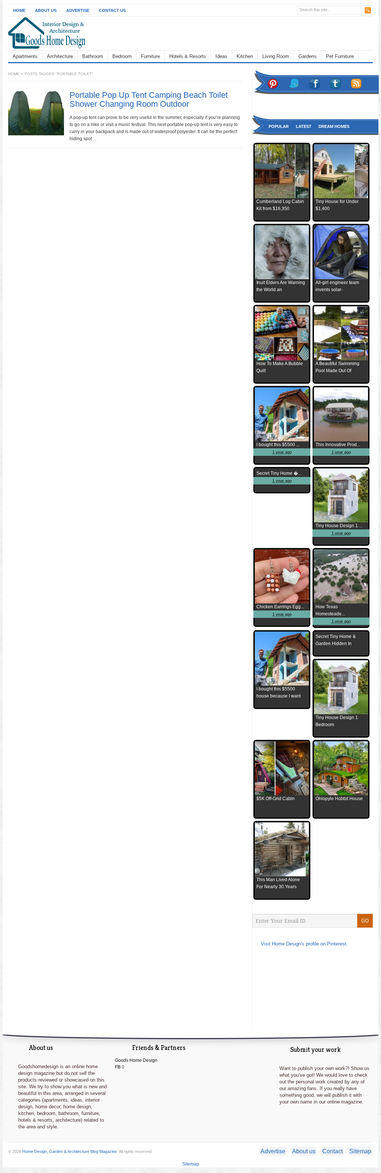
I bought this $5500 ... (278, 444)
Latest (303, 126)
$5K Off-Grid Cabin (275, 798)
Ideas (221, 56)
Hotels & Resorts (187, 56)
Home (19, 10)
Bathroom (92, 56)
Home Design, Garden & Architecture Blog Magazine (69, 1151)
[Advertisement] (241, 33)
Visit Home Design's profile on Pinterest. (304, 944)
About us (304, 1151)
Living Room (275, 56)
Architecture (60, 56)
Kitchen (245, 56)
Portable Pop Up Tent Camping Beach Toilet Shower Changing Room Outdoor (149, 99)
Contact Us (112, 10)
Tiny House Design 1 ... (339, 525)
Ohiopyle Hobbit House (339, 798)
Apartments (25, 56)
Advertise (77, 10)
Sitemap (360, 1151)
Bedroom (122, 56)
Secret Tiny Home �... (278, 473)
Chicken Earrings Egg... (280, 606)
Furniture (150, 56)
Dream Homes (333, 126)
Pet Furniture (340, 56)
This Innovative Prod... (338, 444)
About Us (46, 10)
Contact (332, 1151)
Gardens (307, 56)
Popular (279, 126)
